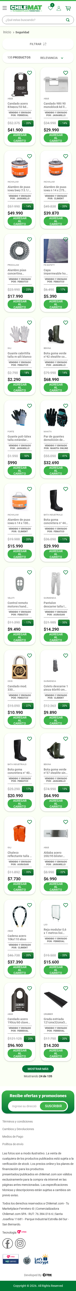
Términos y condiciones (17, 1121)
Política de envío (12, 1144)
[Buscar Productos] (70, 20)
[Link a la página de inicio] (7, 32)
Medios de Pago (12, 1136)
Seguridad (22, 32)
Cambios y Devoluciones (18, 1129)
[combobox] (38, 20)
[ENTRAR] (59, 8)
